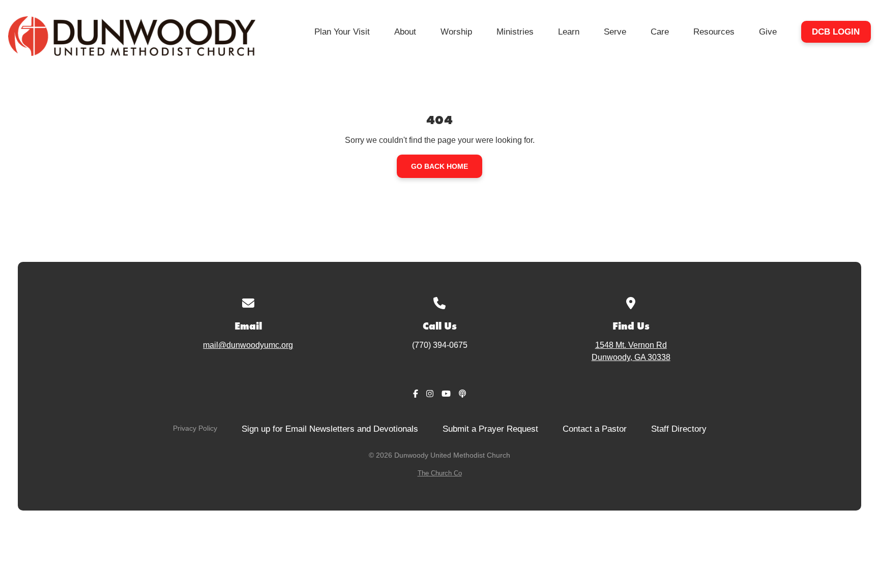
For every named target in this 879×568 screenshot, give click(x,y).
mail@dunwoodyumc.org (248, 345)
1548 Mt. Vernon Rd (631, 351)
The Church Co (440, 473)
